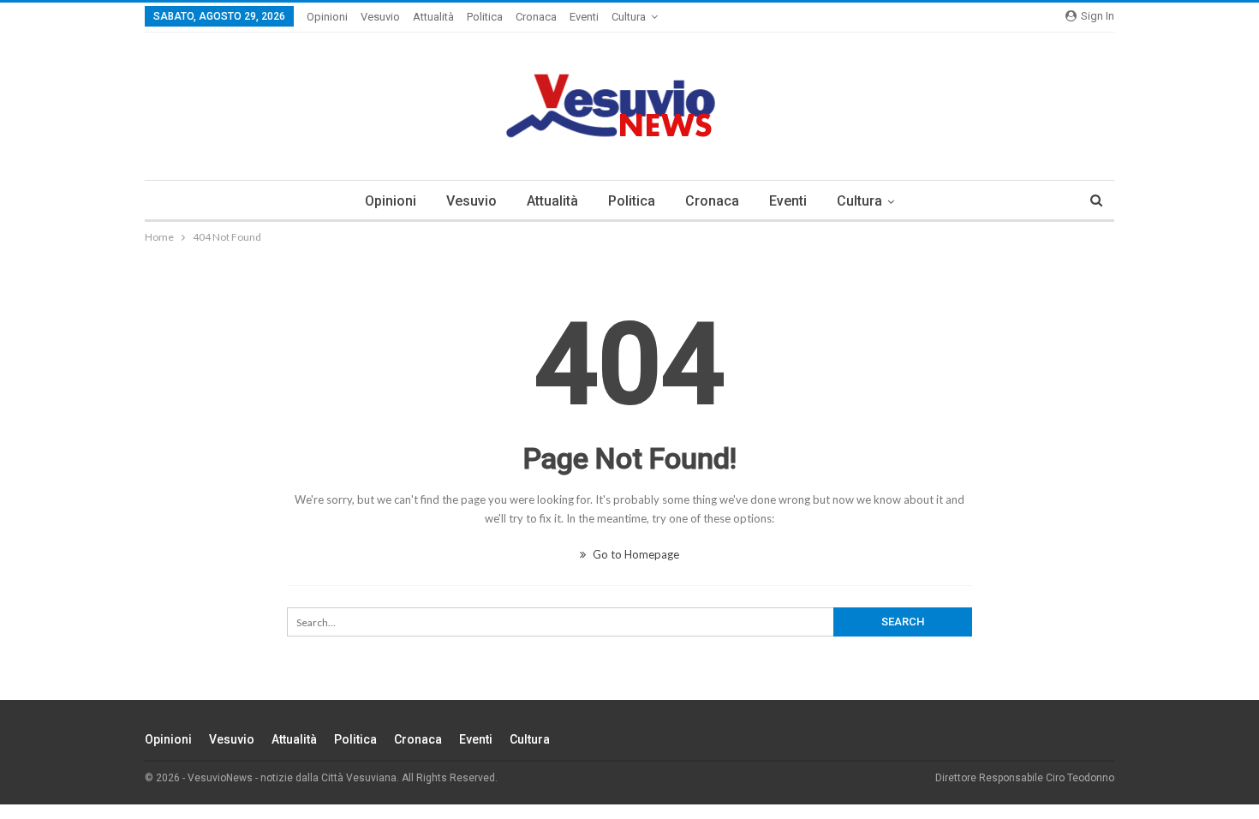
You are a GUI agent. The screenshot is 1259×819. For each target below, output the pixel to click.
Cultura (629, 16)
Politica (485, 16)
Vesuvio (380, 16)
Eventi (584, 16)
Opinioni (327, 16)
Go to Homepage (634, 554)
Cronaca (536, 16)
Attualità (433, 16)
